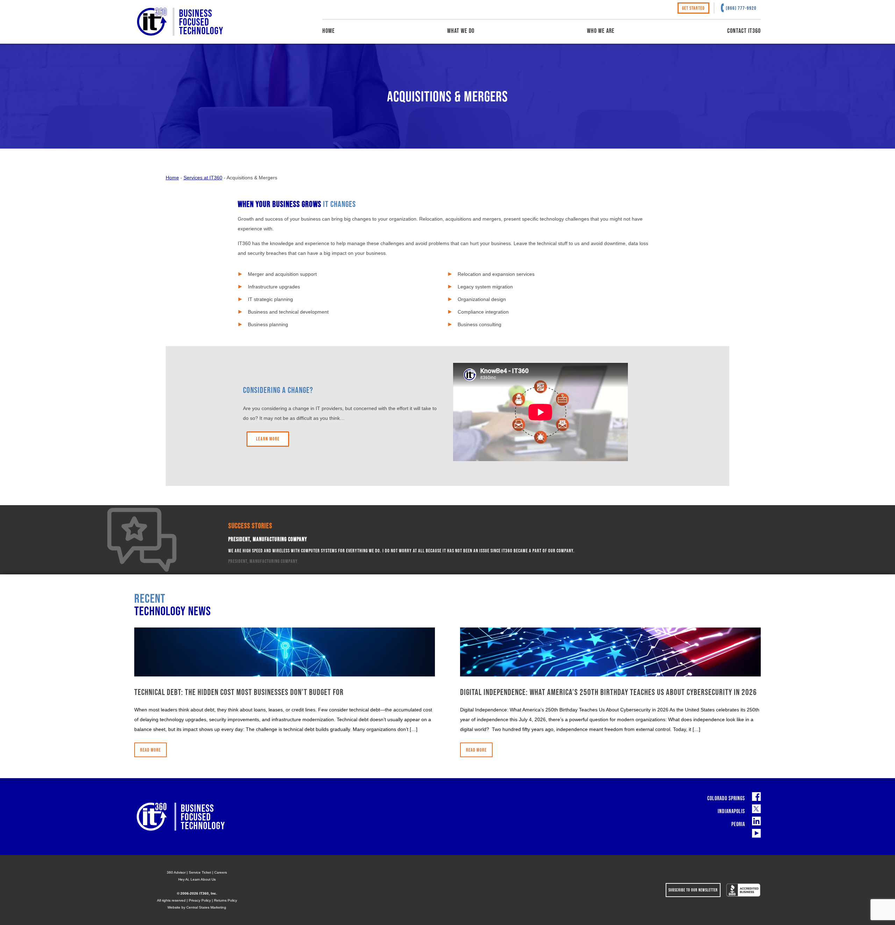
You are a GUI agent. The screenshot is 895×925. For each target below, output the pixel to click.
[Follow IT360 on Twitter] (756, 808)
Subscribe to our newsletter (693, 890)
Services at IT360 (203, 177)
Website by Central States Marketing (196, 907)
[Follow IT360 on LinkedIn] (756, 821)
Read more (150, 750)
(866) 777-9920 (741, 8)
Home (328, 30)
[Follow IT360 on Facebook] (756, 796)
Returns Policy (225, 900)
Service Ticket (200, 872)
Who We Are (601, 30)
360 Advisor (176, 872)
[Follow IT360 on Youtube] (756, 833)
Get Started (693, 8)
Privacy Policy (200, 900)
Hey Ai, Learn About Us (197, 879)
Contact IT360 (744, 30)
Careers (220, 872)
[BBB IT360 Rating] (743, 890)
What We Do (460, 30)
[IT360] (151, 22)
